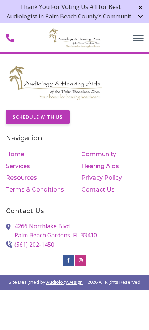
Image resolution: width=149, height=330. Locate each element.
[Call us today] (10, 38)
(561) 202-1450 (34, 244)
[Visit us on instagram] (80, 260)
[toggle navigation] (138, 37)
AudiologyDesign (64, 282)
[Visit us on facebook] (68, 260)
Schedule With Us (38, 117)
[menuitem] (37, 154)
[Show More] (140, 16)
